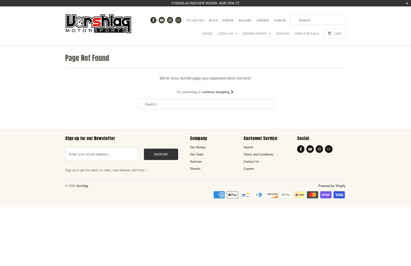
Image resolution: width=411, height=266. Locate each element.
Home (207, 34)
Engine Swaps (255, 34)
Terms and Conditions (259, 154)
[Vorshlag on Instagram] (170, 20)
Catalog (225, 34)
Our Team (197, 154)
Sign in (280, 20)
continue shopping (216, 92)
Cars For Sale (306, 34)
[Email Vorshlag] (178, 20)
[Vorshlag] (98, 26)
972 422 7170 (195, 20)
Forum (227, 20)
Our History (198, 147)
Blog (213, 20)
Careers (262, 20)
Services (196, 161)
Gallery (244, 20)
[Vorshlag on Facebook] (153, 20)
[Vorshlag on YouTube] (162, 20)
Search (248, 147)
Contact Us (251, 161)
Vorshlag (82, 186)
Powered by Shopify (332, 186)
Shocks (282, 34)
